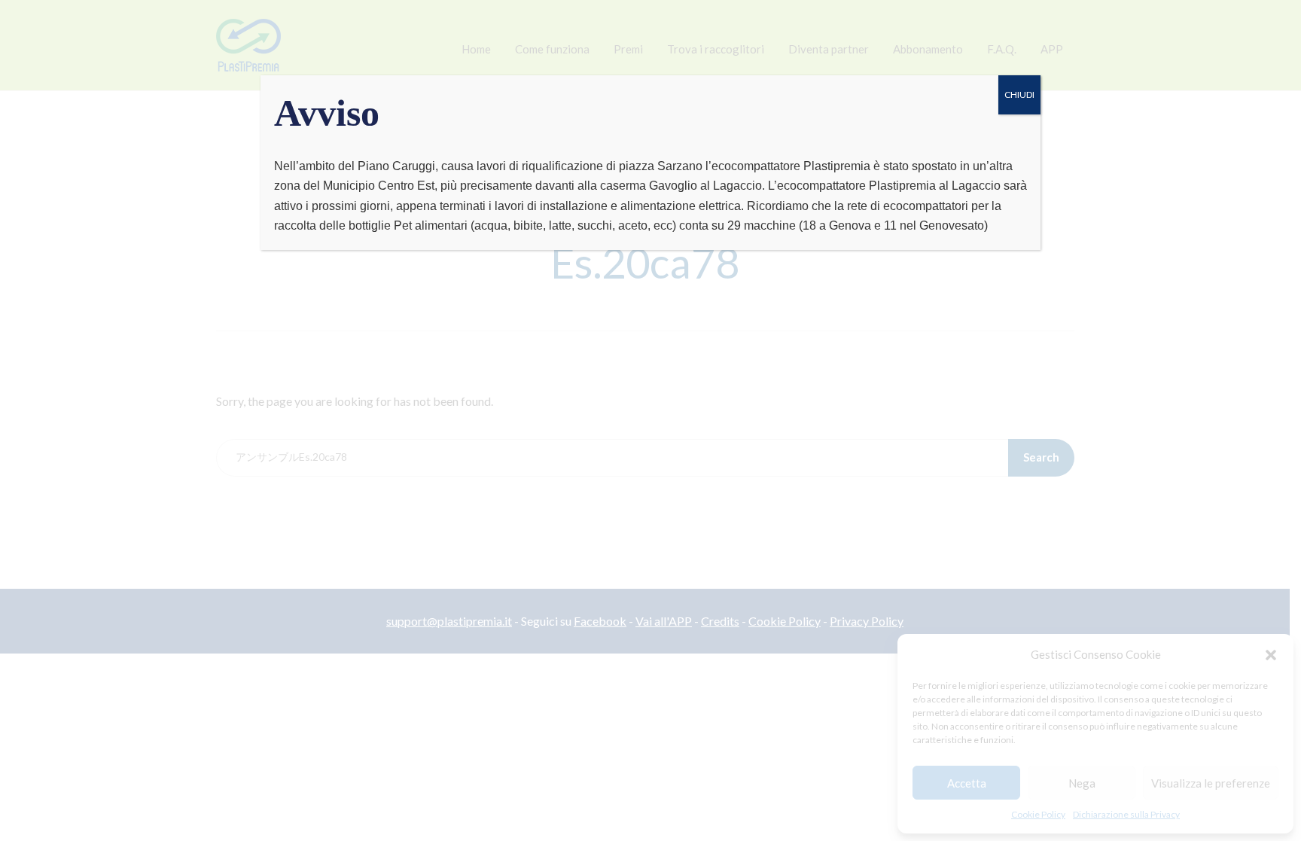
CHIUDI (1019, 94)
